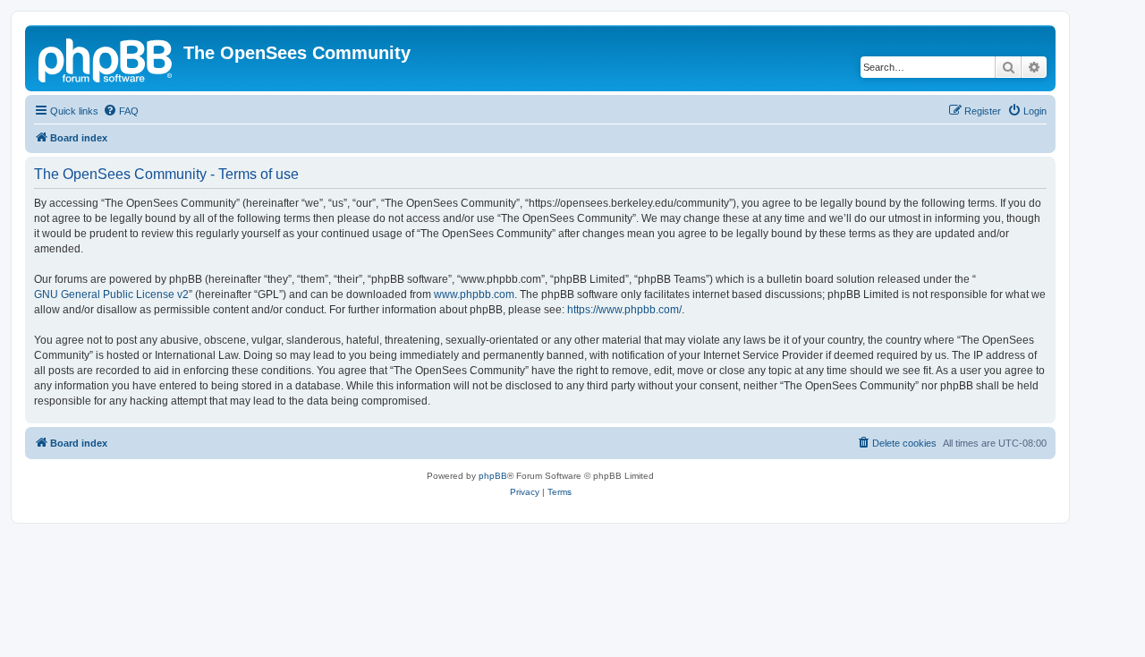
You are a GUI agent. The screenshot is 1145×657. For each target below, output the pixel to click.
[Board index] (106, 58)
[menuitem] (121, 111)
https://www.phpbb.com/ (624, 309)
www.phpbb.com (474, 294)
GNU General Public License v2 (111, 294)
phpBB (493, 476)
